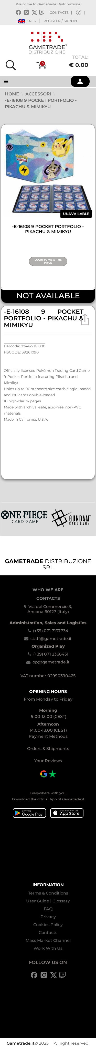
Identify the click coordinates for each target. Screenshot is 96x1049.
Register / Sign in (60, 21)
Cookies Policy (48, 924)
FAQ (48, 908)
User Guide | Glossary (48, 901)
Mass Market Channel (48, 940)
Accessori (38, 93)
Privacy (48, 916)
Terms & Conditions (48, 893)
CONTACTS (59, 12)
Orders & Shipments (48, 748)
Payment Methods (48, 736)
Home (12, 93)
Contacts (48, 932)
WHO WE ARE (48, 589)
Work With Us (48, 948)
